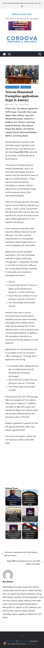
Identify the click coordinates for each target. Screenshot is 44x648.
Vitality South (23, 641)
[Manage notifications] (4, 643)
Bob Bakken (24, 104)
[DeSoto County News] (4, 54)
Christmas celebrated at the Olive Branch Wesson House (21, 554)
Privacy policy (31, 644)
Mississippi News (25, 87)
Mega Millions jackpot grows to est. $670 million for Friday (23, 562)
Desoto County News (12, 87)
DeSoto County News (22, 14)
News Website (11, 641)
